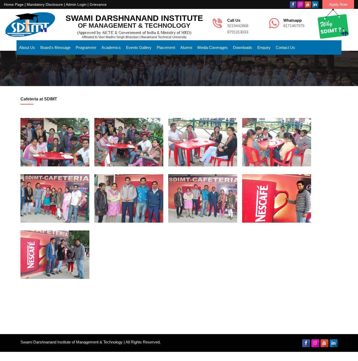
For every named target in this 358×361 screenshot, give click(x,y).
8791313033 (237, 32)
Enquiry (263, 47)
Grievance (98, 4)
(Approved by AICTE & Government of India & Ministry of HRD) (134, 32)
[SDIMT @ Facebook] (293, 4)
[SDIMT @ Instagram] (300, 4)
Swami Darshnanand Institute (134, 18)
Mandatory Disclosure (45, 4)
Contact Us (285, 47)
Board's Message (55, 47)
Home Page (14, 4)
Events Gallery (138, 47)
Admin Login (76, 4)
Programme (86, 47)
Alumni (186, 47)
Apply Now (338, 4)
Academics (111, 47)
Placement (166, 47)
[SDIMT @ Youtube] (308, 4)
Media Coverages (212, 47)
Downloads (242, 47)
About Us (27, 47)
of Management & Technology (134, 25)
